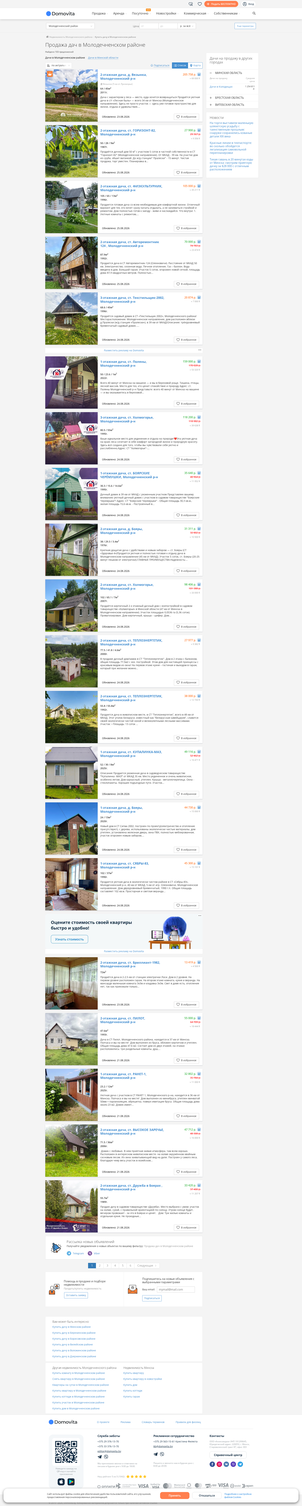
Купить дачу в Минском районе (71, 1326)
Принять (175, 1495)
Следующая (145, 1265)
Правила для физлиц (188, 1422)
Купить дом (130, 1384)
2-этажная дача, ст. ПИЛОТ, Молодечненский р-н (122, 1020)
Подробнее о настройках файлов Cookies (238, 1495)
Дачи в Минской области (103, 57)
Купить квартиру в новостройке (142, 1379)
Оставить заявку (76, 1295)
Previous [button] (49, 95)
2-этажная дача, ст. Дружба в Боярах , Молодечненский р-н (131, 1187)
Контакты (217, 1436)
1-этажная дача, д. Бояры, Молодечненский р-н (121, 809)
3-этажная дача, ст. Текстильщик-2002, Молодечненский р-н (132, 299)
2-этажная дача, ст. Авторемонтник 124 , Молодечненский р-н (129, 244)
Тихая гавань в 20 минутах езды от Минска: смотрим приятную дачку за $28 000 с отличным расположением (231, 164)
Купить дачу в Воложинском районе (74, 1350)
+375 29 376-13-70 (108, 1441)
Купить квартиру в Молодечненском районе (79, 1390)
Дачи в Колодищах (221, 86)
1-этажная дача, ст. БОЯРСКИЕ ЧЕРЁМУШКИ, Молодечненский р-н (129, 475)
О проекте (103, 1422)
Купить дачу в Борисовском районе (73, 1338)
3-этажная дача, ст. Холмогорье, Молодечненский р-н (127, 419)
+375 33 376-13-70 (108, 1446)
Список (182, 65)
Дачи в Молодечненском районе (65, 57)
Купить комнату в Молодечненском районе (78, 1373)
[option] (71, 95)
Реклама (126, 1422)
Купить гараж (131, 1396)
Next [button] (93, 95)
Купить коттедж (132, 1390)
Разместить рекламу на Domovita (124, 350)
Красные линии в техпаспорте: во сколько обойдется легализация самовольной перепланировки (231, 148)
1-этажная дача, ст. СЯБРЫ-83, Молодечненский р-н (124, 865)
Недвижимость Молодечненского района (70, 36)
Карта (197, 65)
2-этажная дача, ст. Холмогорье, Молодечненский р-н (127, 586)
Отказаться (207, 1495)
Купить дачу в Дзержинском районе (74, 1356)
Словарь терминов (153, 1422)
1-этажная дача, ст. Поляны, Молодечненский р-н (123, 363)
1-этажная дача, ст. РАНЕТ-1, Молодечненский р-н (123, 1076)
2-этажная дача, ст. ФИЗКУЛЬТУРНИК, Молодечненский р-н (131, 188)
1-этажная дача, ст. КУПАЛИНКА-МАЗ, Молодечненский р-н (131, 754)
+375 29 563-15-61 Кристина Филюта (175, 1441)
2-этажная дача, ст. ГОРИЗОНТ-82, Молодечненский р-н (128, 132)
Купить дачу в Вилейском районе (72, 1344)
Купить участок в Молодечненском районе (78, 1402)
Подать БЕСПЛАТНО (223, 4)
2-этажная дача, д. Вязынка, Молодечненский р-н (123, 76)
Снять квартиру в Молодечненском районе (78, 1379)
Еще (245, 25)
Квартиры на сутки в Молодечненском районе (80, 1384)
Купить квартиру (133, 1373)
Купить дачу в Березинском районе (74, 1332)
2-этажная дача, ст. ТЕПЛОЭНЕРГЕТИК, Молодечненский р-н (131, 642)
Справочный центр (228, 1455)
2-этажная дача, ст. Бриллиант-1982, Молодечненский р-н (130, 964)
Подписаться (152, 1298)
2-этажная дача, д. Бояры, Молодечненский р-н (121, 531)
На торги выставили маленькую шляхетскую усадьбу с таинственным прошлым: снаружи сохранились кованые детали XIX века (231, 129)
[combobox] (70, 26)
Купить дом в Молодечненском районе (76, 1408)
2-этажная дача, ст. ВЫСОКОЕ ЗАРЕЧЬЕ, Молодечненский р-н (132, 1131)
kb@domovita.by (163, 1446)
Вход (251, 4)
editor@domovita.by (109, 1451)
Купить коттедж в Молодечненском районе (78, 1396)
